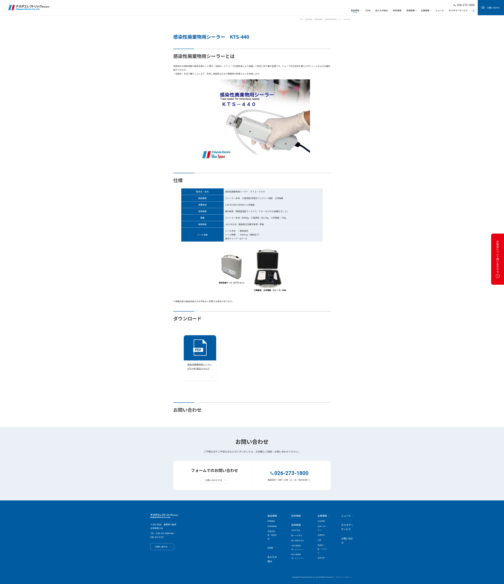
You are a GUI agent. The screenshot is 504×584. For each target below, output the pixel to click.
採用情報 (410, 10)
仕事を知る (295, 530)
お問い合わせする (213, 480)
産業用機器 (318, 19)
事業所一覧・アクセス (322, 549)
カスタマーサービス (458, 10)
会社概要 (321, 521)
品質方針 (321, 557)
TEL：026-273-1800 (160, 533)
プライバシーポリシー (344, 577)
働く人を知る (296, 535)
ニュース (439, 10)
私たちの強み (381, 10)
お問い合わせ (493, 7)
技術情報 (397, 10)
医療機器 (271, 521)
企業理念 (321, 535)
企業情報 (425, 10)
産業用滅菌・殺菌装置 (272, 535)
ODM (367, 10)
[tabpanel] (200, 358)
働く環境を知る (297, 540)
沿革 (319, 540)
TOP (301, 19)
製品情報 (355, 10)
